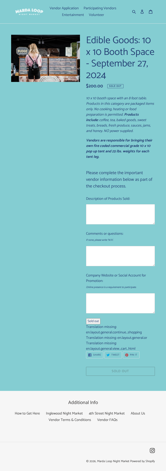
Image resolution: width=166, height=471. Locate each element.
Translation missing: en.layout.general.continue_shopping (114, 329)
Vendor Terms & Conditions (70, 420)
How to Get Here (27, 413)
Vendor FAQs (107, 420)
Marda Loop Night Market (113, 461)
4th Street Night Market (107, 413)
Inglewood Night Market (64, 413)
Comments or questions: (104, 234)
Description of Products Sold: (108, 199)
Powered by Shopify (142, 461)
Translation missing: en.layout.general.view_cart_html (110, 346)
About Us (138, 413)
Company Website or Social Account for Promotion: (116, 278)
